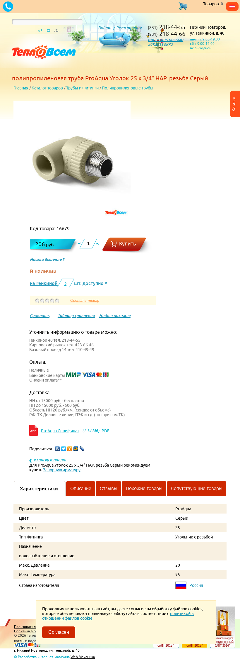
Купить (127, 243)
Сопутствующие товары (196, 488)
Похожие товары (144, 488)
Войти (104, 28)
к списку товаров (50, 460)
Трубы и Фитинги (82, 88)
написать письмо (165, 39)
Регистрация (129, 28)
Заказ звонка (160, 44)
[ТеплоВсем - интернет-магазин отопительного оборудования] (41, 68)
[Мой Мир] (76, 449)
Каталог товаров (47, 88)
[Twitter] (64, 449)
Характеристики (39, 489)
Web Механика (83, 657)
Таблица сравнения (76, 315)
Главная (20, 88)
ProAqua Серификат (60, 430)
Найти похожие (115, 315)
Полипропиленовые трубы (127, 88)
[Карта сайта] (56, 32)
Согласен (58, 632)
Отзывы (108, 488)
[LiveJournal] (82, 449)
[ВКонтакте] (57, 449)
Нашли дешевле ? (47, 259)
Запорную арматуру (61, 469)
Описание (80, 488)
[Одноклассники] (70, 449)
